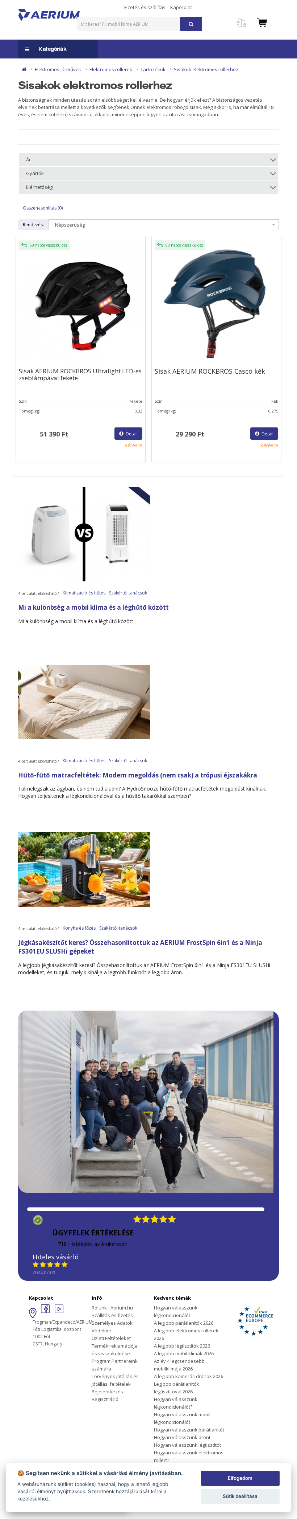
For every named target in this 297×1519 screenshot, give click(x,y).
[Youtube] (59, 1311)
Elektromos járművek (58, 69)
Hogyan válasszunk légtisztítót (187, 1445)
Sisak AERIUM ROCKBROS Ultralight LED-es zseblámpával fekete (80, 374)
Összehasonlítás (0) (43, 208)
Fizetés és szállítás (145, 7)
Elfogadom (240, 1478)
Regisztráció (105, 1399)
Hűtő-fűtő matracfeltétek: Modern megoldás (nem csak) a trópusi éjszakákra (137, 775)
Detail (131, 434)
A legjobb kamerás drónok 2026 (188, 1376)
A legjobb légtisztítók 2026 (182, 1346)
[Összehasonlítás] (241, 27)
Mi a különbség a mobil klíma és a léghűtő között (93, 607)
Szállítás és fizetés (112, 1315)
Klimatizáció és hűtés (84, 593)
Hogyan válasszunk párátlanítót (189, 1429)
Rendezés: (33, 225)
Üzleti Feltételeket (111, 1338)
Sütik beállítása (240, 1496)
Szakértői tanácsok (128, 593)
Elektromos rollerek (110, 69)
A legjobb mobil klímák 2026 (184, 1353)
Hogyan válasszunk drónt (182, 1437)
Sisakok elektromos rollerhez (206, 69)
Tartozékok (153, 69)
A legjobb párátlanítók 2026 (183, 1323)
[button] (262, 22)
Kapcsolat (181, 7)
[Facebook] (46, 1311)
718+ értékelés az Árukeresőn (92, 1243)
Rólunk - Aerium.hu (112, 1307)
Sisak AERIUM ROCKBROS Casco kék (210, 371)
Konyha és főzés (79, 928)
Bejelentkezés (107, 1391)
